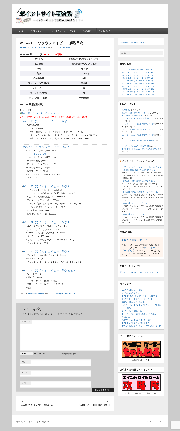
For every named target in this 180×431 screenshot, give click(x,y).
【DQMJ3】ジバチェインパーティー (135, 203)
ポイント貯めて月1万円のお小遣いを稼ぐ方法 (139, 296)
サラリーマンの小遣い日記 (132, 311)
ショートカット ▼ (57, 31)
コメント (25, 322)
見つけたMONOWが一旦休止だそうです (137, 69)
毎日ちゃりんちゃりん (130, 293)
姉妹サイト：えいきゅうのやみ (138, 161)
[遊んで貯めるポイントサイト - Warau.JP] (39, 113)
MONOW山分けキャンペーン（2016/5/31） (138, 83)
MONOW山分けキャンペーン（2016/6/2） (138, 78)
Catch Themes (159, 422)
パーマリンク (71, 294)
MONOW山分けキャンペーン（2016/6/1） (138, 81)
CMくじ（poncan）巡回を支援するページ (138, 124)
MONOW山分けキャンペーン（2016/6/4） (138, 72)
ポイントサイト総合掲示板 (132, 116)
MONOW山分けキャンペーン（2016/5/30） (138, 86)
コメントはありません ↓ (63, 47)
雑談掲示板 (126, 110)
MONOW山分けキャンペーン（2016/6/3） (138, 75)
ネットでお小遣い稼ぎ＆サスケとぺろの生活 (139, 314)
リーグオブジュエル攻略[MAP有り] (135, 118)
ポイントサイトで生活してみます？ (135, 323)
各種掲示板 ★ (104, 31)
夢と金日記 (126, 317)
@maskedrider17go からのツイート (133, 42)
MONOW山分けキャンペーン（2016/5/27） (138, 94)
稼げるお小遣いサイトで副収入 (134, 302)
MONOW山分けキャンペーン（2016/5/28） (138, 92)
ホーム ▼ (22, 31)
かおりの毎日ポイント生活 (132, 290)
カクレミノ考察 (38, 154)
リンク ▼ (74, 31)
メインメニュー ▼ (38, 31)
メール (24, 372)
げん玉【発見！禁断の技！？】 (134, 113)
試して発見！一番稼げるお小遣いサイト (137, 299)
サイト (24, 383)
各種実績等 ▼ (88, 31)
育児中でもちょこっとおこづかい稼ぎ (136, 320)
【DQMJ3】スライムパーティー (134, 214)
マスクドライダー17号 (39, 47)
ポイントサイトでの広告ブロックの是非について (140, 149)
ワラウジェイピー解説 (36, 294)
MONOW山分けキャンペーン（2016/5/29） (138, 89)
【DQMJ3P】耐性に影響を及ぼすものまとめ (138, 181)
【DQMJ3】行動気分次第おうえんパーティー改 (140, 192)
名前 (23, 362)
